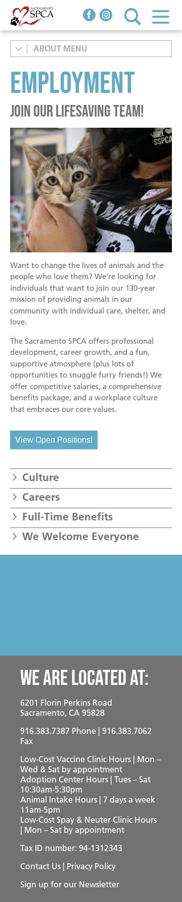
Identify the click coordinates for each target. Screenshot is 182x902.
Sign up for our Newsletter (69, 884)
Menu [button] (160, 16)
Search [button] (132, 16)
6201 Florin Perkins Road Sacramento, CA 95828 (66, 708)
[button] (91, 477)
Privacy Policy (91, 866)
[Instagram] (106, 16)
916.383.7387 (45, 731)
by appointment (92, 769)
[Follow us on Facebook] (89, 16)
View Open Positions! (54, 440)
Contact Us (40, 866)
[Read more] (91, 190)
